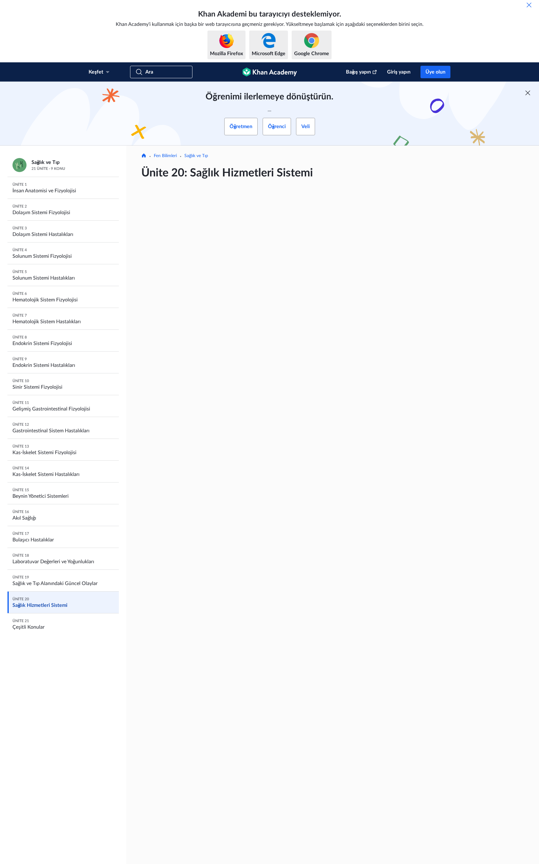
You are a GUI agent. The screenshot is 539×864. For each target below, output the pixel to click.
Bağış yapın (358, 72)
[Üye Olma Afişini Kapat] (528, 93)
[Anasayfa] (143, 156)
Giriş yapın (398, 72)
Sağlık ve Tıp (196, 156)
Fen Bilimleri (165, 156)
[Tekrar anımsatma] (529, 5)
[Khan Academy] (269, 72)
